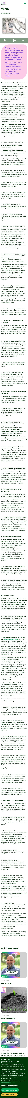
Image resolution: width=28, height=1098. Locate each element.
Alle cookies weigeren (8, 1094)
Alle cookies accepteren (9, 1090)
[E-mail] (2, 37)
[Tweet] (2, 32)
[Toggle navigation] (25, 3)
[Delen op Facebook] (2, 28)
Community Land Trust (11, 639)
